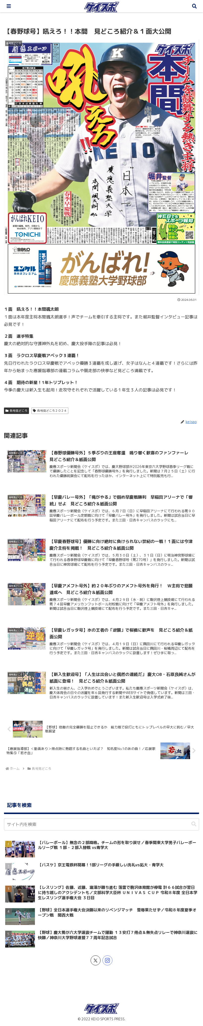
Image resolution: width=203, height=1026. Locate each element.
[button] (193, 824)
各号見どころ (18, 411)
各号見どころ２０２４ (52, 411)
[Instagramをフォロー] (107, 960)
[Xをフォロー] (96, 960)
